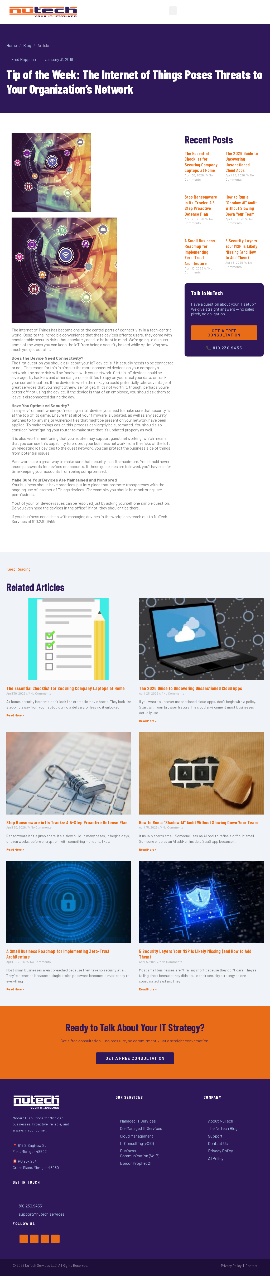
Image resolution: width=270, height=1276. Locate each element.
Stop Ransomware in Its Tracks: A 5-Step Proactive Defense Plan (201, 205)
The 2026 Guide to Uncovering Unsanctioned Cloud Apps (241, 161)
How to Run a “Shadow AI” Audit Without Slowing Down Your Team (241, 205)
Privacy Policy (231, 1266)
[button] (173, 10)
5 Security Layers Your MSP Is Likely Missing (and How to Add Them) (241, 249)
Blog (27, 45)
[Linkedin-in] (55, 1239)
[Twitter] (34, 1239)
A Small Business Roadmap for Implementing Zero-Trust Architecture (200, 252)
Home (11, 45)
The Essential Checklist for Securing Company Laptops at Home (201, 161)
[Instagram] (45, 1239)
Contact (251, 1266)
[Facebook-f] (24, 1239)
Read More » (15, 715)
